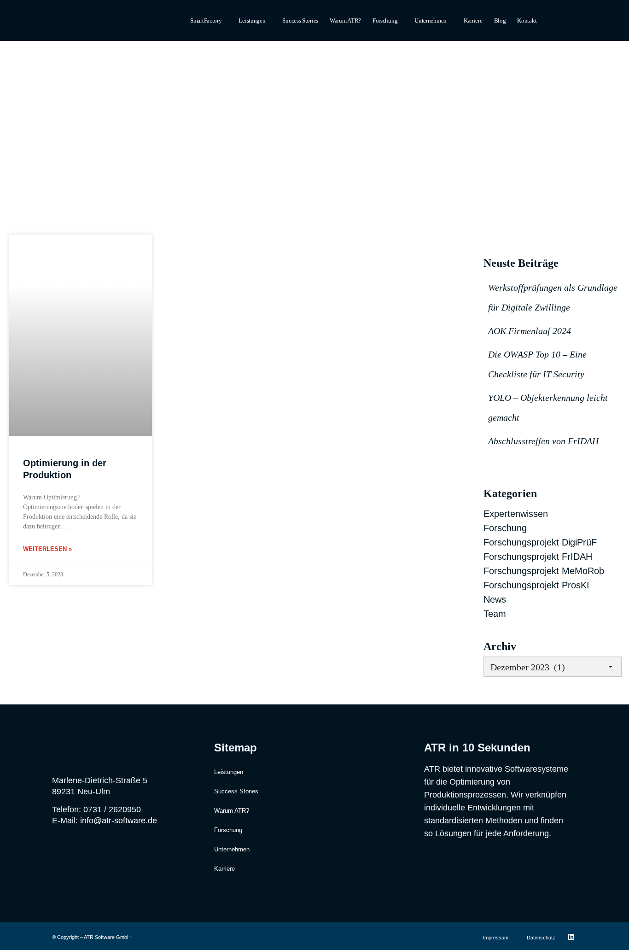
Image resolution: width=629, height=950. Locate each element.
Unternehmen (430, 20)
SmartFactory (205, 20)
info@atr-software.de (118, 820)
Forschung (385, 20)
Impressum (495, 937)
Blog (500, 20)
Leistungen (252, 20)
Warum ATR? (345, 20)
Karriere (473, 20)
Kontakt (526, 20)
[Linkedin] (571, 937)
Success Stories (300, 20)
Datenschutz (541, 937)
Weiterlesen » (47, 548)
